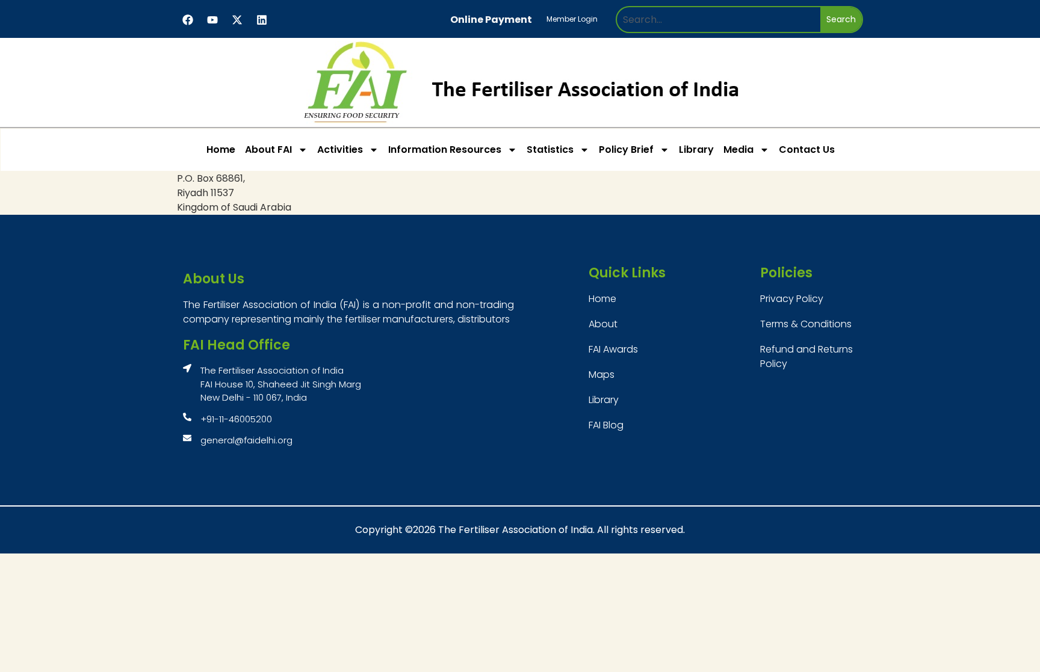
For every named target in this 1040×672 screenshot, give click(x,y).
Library (696, 149)
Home (220, 149)
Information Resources (444, 149)
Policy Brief (626, 149)
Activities (340, 149)
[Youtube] (212, 20)
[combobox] (718, 19)
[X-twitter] (237, 20)
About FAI (268, 149)
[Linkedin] (262, 20)
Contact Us (807, 149)
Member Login (572, 19)
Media (738, 149)
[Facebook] (188, 20)
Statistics (550, 149)
